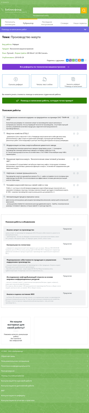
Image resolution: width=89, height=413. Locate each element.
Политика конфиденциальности (15, 366)
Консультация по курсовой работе (16, 381)
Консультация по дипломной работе (17, 385)
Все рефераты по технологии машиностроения (42, 67)
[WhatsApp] (73, 60)
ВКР (2, 390)
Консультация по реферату (13, 395)
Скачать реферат (16, 84)
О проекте (5, 2)
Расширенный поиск (41, 15)
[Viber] (70, 60)
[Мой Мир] (82, 60)
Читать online (78, 117)
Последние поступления (47, 23)
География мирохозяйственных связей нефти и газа (27, 185)
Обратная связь (8, 356)
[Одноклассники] (79, 60)
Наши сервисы (80, 23)
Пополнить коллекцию (10, 23)
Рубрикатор (28, 23)
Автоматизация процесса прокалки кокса (23, 197)
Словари (64, 23)
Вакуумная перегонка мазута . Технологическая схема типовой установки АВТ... (36, 160)
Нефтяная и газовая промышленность (22, 173)
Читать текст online (44, 84)
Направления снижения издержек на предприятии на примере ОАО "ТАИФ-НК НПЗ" (38, 118)
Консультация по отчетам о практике (18, 400)
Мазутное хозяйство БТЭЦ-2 (18, 133)
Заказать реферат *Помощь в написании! (73, 85)
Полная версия (7, 371)
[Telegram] (76, 60)
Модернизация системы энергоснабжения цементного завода (31, 145)
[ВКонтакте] (67, 60)
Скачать (44, 53)
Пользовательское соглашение (15, 361)
